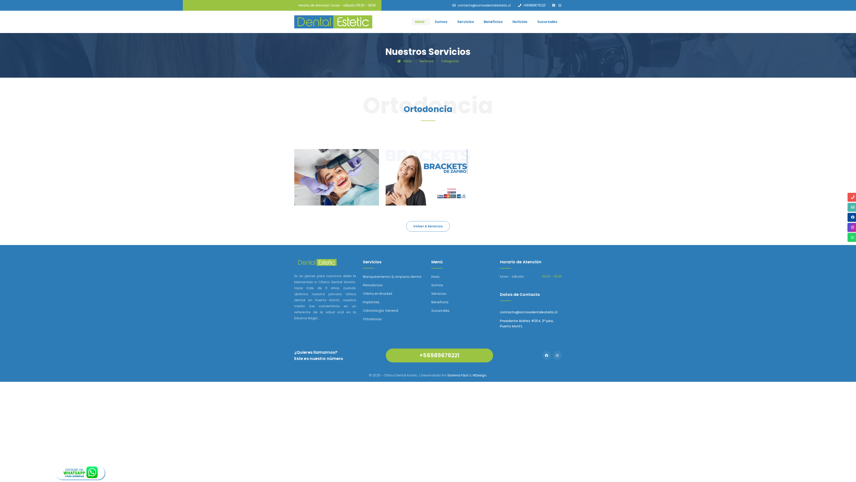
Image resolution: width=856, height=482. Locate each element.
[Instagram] (557, 355)
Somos (441, 21)
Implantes (371, 302)
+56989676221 (534, 5)
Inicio (420, 21)
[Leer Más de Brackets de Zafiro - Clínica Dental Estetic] (399, 189)
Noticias (519, 21)
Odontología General (380, 310)
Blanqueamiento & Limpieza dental (392, 276)
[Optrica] (333, 21)
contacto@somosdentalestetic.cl (484, 5)
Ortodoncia (316, 178)
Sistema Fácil (457, 375)
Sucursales (547, 21)
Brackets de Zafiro (416, 178)
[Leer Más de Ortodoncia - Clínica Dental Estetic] (308, 189)
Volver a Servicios (428, 226)
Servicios (465, 21)
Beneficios (493, 21)
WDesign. (480, 375)
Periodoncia (373, 285)
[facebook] (553, 5)
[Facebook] (546, 355)
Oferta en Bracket (378, 293)
